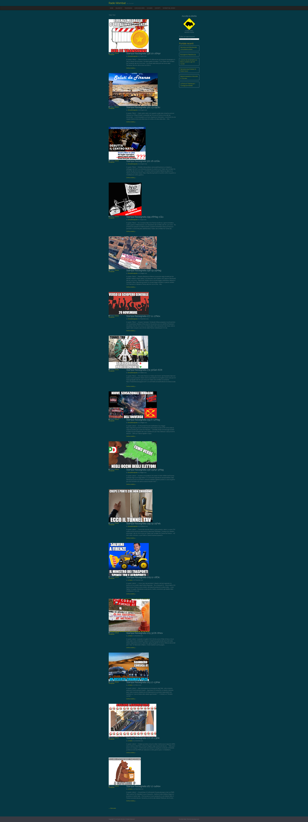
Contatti (157, 8)
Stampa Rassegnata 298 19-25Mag (143, 270)
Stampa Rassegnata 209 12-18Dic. (143, 577)
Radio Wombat (117, 3)
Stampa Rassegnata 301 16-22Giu (143, 161)
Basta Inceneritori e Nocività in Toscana (189, 77)
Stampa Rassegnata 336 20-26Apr (143, 53)
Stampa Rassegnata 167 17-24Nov (143, 786)
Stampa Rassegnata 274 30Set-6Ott (144, 370)
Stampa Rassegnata (114, 53)
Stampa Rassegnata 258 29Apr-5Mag (145, 469)
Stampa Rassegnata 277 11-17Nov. (143, 316)
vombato (130, 580)
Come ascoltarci (140, 8)
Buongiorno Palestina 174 (188, 54)
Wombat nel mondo (169, 8)
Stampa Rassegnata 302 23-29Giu (143, 107)
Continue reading (131, 68)
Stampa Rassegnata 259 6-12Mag (143, 419)
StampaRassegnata (132, 56)
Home (111, 8)
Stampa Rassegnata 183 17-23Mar (143, 682)
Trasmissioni (128, 8)
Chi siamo (149, 8)
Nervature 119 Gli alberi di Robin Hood (188, 70)
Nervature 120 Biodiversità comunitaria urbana (188, 48)
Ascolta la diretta (189, 16)
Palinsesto (119, 8)
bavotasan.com (195, 819)
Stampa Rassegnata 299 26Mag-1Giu (144, 216)
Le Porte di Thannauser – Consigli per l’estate (188, 84)
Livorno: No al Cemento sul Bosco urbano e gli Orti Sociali (188, 62)
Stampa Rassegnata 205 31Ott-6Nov (144, 633)
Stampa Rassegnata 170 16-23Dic (143, 738)
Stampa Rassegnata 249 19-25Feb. (143, 523)
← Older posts (112, 808)
